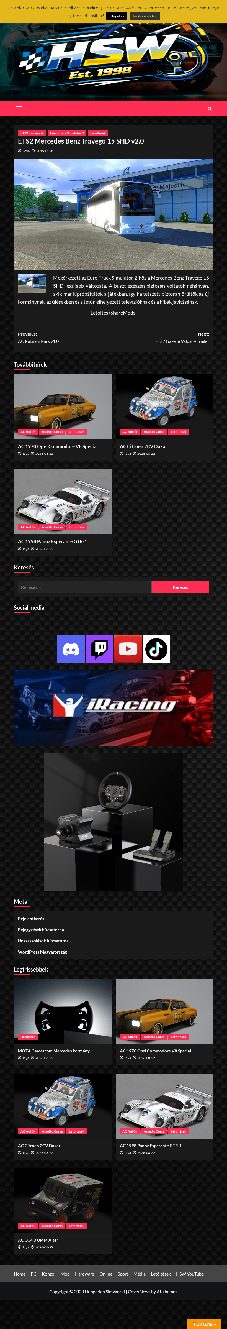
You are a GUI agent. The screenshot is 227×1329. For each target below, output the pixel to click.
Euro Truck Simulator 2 (67, 133)
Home (19, 1273)
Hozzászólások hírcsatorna (43, 940)
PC (34, 1273)
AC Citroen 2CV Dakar (143, 446)
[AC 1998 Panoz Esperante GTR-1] (63, 501)
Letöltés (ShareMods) (114, 313)
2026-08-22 (44, 453)
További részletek (144, 16)
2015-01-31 (45, 151)
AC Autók (27, 432)
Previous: (38, 337)
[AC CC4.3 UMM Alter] (63, 1200)
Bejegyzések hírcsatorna (41, 929)
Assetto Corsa (52, 432)
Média (139, 1273)
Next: (182, 337)
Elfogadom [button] (117, 16)
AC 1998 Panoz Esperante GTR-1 (52, 541)
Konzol (48, 1273)
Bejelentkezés (31, 918)
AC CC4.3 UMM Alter (38, 1240)
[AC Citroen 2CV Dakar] (164, 406)
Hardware (27, 1037)
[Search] (209, 109)
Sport (123, 1273)
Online (105, 1273)
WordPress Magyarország (42, 951)
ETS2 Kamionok (32, 133)
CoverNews (139, 1291)
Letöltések (98, 133)
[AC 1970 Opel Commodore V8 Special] (63, 406)
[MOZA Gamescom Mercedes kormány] (63, 1011)
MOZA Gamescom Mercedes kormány (54, 1050)
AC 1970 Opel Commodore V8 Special (58, 446)
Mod (65, 1273)
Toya (26, 151)
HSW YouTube (190, 1273)
